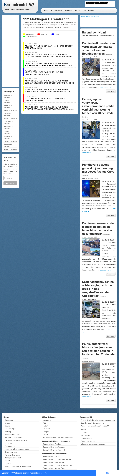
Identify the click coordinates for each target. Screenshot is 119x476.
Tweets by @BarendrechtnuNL (90, 16)
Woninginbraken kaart (13, 458)
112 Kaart (68, 10)
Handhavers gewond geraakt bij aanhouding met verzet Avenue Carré (98, 168)
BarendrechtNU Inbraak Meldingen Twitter (58, 465)
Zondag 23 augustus (10, 110)
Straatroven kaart (11, 452)
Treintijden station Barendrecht (16, 440)
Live (84, 10)
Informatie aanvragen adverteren (93, 444)
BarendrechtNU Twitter (51, 456)
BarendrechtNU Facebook (52, 444)
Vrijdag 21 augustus (10, 118)
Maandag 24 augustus (8, 106)
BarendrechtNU (56, 10)
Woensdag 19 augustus (8, 127)
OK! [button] (107, 473)
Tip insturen (85, 435)
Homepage (9, 420)
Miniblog (8, 431)
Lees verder (105, 87)
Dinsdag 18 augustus (7, 132)
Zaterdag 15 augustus (8, 145)
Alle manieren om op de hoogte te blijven (58, 437)
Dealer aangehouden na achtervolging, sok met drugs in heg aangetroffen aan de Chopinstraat (98, 289)
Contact (91, 10)
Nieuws (7, 426)
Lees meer (110, 91)
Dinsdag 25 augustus (7, 101)
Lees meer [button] (44, 473)
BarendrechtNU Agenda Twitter (54, 468)
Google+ (46, 431)
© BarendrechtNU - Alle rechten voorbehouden (98, 420)
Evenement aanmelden (89, 441)
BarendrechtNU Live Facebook (54, 447)
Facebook (46, 429)
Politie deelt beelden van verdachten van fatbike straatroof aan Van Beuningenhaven (98, 48)
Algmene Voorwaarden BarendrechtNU (95, 426)
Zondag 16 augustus (10, 141)
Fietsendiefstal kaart (12, 455)
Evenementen (10, 446)
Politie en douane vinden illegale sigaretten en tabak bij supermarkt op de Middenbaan (98, 228)
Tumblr (45, 434)
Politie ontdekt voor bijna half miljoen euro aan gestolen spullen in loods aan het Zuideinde (98, 349)
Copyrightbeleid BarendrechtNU (92, 423)
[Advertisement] (11, 50)
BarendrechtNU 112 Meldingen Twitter (57, 459)
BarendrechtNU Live (12, 434)
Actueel (77, 10)
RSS (44, 423)
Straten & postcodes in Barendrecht (18, 466)
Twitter (45, 426)
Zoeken (7, 460)
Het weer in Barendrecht (14, 437)
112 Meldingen (10, 429)
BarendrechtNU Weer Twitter (53, 462)
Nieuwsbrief (47, 420)
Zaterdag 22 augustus (8, 114)
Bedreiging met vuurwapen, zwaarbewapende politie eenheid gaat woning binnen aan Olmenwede (98, 106)
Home (46, 10)
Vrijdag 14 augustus (10, 149)
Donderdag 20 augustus (8, 122)
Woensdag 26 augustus (8, 96)
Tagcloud (8, 463)
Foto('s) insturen (87, 438)
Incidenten (8, 443)
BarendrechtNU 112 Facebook (54, 450)
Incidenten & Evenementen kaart (17, 449)
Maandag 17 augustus (8, 137)
